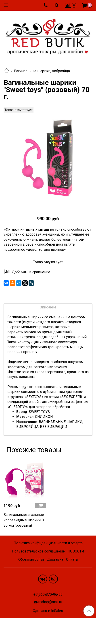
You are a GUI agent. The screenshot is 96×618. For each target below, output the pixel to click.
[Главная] (6, 71)
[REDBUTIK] (48, 36)
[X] (25, 283)
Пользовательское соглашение (38, 551)
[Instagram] (53, 579)
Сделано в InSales (48, 611)
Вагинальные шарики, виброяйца (42, 71)
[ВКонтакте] (6, 283)
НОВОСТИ (76, 551)
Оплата (72, 559)
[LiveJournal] (31, 283)
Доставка (55, 559)
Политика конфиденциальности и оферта (48, 543)
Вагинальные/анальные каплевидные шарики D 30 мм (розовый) (24, 520)
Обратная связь (31, 559)
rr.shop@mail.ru (50, 602)
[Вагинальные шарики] (48, 158)
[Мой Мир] (18, 283)
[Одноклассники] (12, 283)
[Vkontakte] (42, 579)
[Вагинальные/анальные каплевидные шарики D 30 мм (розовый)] (25, 478)
